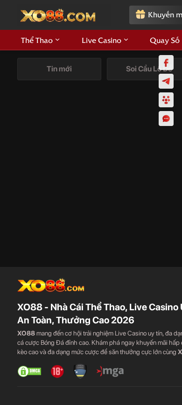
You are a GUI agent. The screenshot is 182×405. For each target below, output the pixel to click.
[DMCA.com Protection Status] (29, 371)
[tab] (59, 69)
